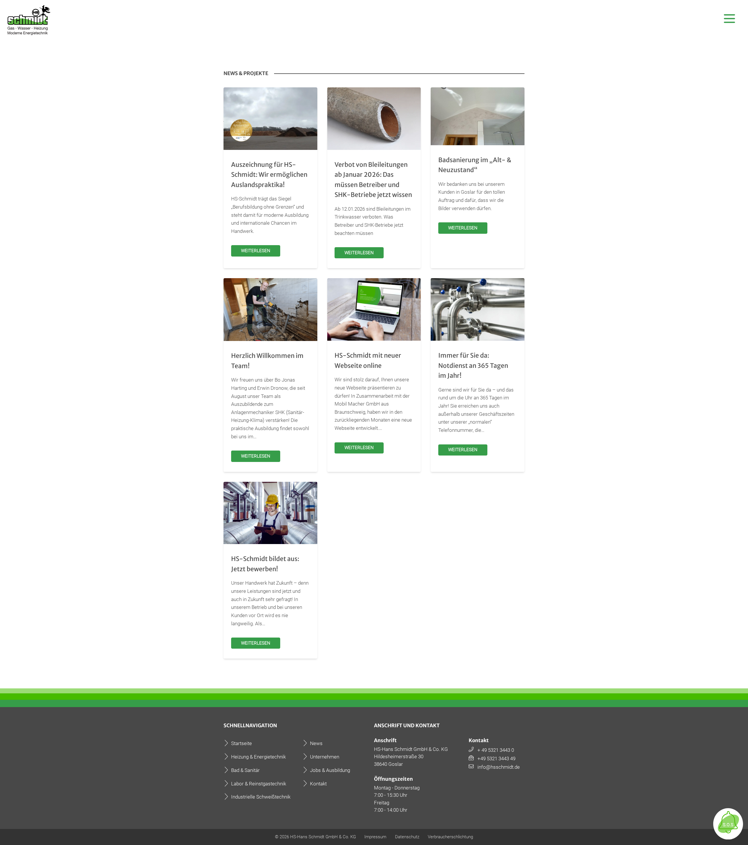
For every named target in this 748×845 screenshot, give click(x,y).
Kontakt (318, 784)
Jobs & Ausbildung (330, 770)
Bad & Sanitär (245, 770)
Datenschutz (407, 836)
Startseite (241, 743)
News (316, 743)
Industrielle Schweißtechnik (260, 797)
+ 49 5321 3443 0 (495, 750)
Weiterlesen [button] (255, 250)
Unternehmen (324, 757)
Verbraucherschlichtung (450, 836)
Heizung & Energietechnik (258, 757)
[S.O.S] (728, 836)
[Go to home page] (30, 20)
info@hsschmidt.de (498, 767)
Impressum (375, 836)
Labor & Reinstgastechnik (258, 784)
